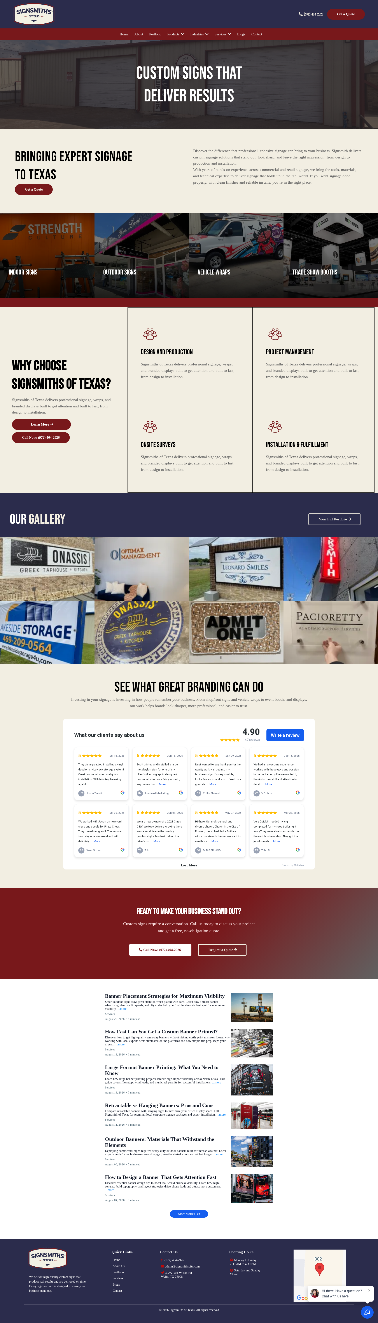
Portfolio (118, 1272)
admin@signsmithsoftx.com (182, 1266)
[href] (320, 1276)
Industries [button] (197, 34)
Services (118, 1278)
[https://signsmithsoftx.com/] (65, 1258)
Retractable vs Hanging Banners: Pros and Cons (159, 1105)
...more (121, 1008)
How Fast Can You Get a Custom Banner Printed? (161, 1031)
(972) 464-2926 (313, 14)
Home (116, 1260)
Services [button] (221, 34)
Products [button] (173, 34)
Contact (117, 1290)
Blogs (116, 1284)
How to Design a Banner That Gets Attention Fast (160, 1177)
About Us (118, 1266)
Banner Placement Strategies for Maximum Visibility (165, 996)
